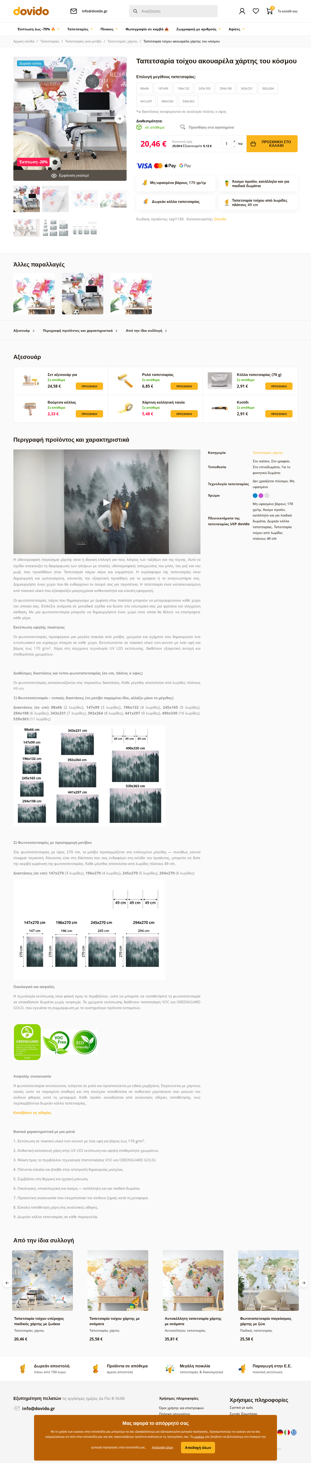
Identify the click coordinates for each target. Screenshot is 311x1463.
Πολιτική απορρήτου (174, 1414)
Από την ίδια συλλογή (144, 330)
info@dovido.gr (38, 1408)
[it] (287, 1432)
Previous (7, 1283)
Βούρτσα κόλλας (62, 402)
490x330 (167, 101)
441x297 (146, 101)
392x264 (268, 88)
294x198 (226, 88)
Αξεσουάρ (21, 330)
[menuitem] (38, 29)
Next (119, 119)
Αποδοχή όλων (198, 1447)
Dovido (220, 218)
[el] (294, 1432)
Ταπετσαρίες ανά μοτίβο (83, 41)
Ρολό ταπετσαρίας (158, 374)
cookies (199, 1437)
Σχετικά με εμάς (241, 1407)
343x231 (247, 88)
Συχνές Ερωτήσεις (244, 1413)
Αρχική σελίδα (24, 41)
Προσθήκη (89, 386)
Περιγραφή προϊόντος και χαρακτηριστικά (78, 330)
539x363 (188, 101)
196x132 (183, 88)
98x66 (144, 88)
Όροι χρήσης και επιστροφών (181, 1407)
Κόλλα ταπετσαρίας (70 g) (259, 374)
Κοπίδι (243, 402)
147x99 (163, 88)
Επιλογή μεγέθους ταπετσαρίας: (166, 76)
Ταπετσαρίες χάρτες (122, 41)
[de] (280, 1432)
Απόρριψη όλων (162, 1447)
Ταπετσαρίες (49, 41)
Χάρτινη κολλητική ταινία (163, 402)
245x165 (204, 88)
